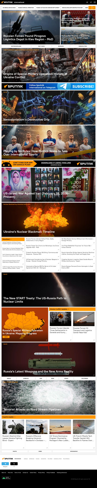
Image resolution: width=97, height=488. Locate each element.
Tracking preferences (62, 472)
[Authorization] (87, 2)
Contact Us (25, 472)
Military (50, 458)
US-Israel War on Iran (10, 169)
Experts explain (8, 417)
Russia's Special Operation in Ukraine (15, 12)
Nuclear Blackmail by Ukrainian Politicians (16, 204)
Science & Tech (58, 458)
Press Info (10, 472)
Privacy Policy (41, 472)
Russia (37, 458)
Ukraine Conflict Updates (58, 309)
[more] (58, 43)
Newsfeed (6, 239)
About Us (4, 472)
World (63, 11)
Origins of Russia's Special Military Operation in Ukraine (21, 50)
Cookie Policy (33, 472)
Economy (43, 458)
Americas (31, 458)
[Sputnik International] (7, 3)
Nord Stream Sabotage (10, 382)
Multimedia (66, 458)
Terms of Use (18, 472)
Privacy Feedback (51, 472)
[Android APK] (6, 478)
